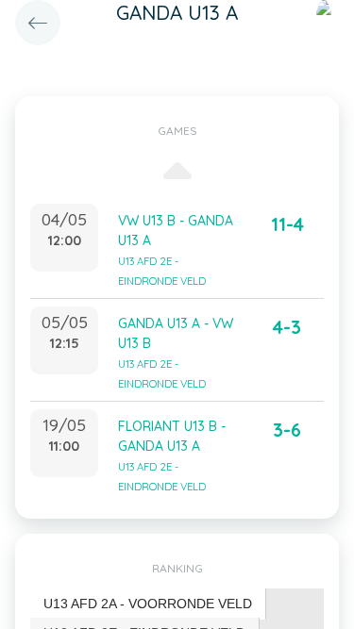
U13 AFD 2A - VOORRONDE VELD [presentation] (147, 603)
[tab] (148, 604)
